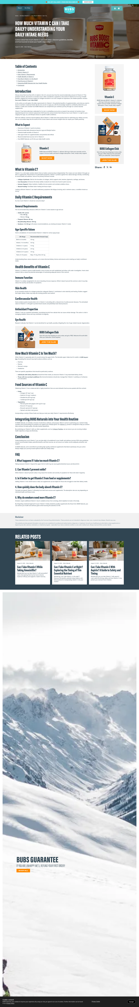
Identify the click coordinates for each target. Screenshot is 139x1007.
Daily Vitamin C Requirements (26, 74)
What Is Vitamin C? (23, 72)
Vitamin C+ (63, 424)
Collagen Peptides (58, 429)
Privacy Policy (10, 1003)
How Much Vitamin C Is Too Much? (28, 79)
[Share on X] (107, 167)
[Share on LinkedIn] (110, 167)
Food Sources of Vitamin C (25, 81)
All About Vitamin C (25, 15)
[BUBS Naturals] (69, 10)
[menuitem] (20, 8)
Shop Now (47, 158)
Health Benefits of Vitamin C (26, 76)
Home (16, 15)
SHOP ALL (23, 870)
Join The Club (49, 342)
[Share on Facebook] (104, 167)
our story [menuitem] (27, 8)
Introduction (21, 70)
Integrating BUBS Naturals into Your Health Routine (32, 83)
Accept (131, 1002)
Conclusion (21, 85)
